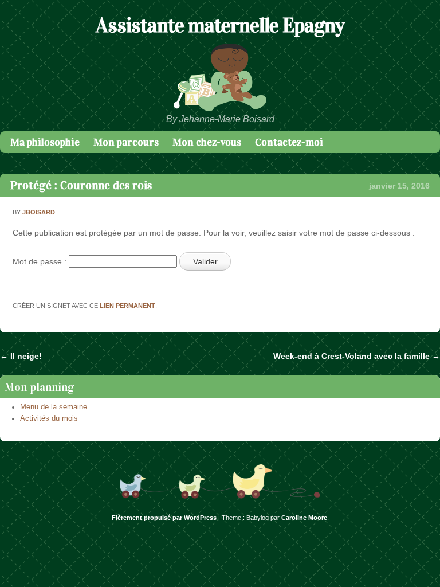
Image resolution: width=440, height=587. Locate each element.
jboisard (38, 212)
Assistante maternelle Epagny (220, 25)
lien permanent (127, 305)
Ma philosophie (45, 142)
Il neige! (21, 356)
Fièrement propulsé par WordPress (164, 517)
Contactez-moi (289, 142)
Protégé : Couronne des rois (81, 185)
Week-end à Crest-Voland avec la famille (356, 356)
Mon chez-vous (206, 142)
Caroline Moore (304, 517)
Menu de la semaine (53, 407)
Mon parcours (126, 142)
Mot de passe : (41, 261)
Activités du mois (49, 418)
